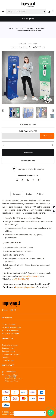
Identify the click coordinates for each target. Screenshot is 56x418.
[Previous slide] (5, 110)
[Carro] (53, 12)
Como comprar (8, 348)
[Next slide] (51, 110)
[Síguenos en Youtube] (15, 310)
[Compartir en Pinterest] (33, 180)
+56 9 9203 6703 (21, 279)
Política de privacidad (10, 333)
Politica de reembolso (10, 330)
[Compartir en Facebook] (17, 180)
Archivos (40, 194)
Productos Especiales (24, 28)
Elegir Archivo (48, 136)
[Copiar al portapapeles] (39, 180)
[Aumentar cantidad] (52, 145)
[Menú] (3, 12)
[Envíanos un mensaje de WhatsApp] (50, 412)
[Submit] (44, 11)
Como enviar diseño (10, 345)
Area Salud (40, 28)
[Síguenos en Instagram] (11, 310)
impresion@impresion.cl (29, 276)
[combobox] (26, 11)
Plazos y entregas (9, 324)
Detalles (29, 194)
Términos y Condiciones (11, 327)
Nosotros (5, 357)
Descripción (17, 194)
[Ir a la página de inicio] (28, 4)
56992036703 (10, 372)
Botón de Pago (8, 360)
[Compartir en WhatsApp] (28, 180)
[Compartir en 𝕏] (22, 180)
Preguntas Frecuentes (10, 354)
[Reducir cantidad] (3, 145)
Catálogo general (8, 351)
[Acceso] (49, 12)
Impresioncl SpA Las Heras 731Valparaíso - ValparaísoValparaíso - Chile (13, 378)
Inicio (11, 28)
